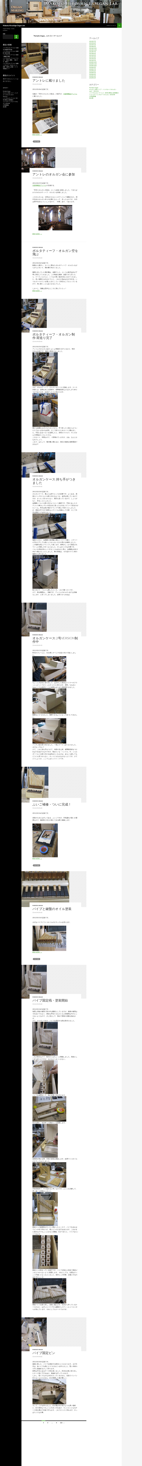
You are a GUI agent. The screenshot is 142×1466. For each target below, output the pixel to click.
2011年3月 (92, 57)
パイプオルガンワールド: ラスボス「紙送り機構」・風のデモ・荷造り (10, 59)
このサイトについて (111, 25)
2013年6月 (92, 53)
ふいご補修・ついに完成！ (51, 804)
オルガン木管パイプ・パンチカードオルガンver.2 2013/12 (10, 94)
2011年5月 (92, 55)
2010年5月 (92, 72)
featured (36, 141)
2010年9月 (92, 67)
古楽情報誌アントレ (70, 94)
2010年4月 (92, 74)
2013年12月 (93, 48)
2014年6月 (92, 46)
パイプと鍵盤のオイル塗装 (51, 909)
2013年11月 (93, 50)
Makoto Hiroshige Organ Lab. (14, 25)
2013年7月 (92, 52)
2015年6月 (92, 43)
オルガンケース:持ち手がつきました (54, 481)
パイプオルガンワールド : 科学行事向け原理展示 (104, 93)
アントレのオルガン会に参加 (53, 174)
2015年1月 (92, 45)
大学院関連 (92, 96)
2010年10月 (93, 65)
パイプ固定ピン (43, 1353)
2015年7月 (92, 41)
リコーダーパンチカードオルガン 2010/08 (102, 94)
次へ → (62, 1422)
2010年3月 (92, 76)
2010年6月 (92, 71)
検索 (4, 34)
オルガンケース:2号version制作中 (55, 640)
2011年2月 (92, 59)
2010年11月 (93, 64)
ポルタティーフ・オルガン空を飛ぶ (55, 252)
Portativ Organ (37, 77)
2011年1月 (92, 60)
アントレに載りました (48, 80)
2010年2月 (92, 78)
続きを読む (37, 134)
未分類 (91, 98)
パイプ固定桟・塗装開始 (50, 1000)
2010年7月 (92, 69)
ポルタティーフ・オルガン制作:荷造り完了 (53, 336)
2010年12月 (93, 62)
